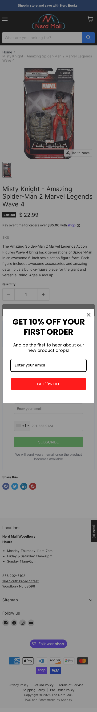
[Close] (88, 315)
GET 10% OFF (48, 384)
